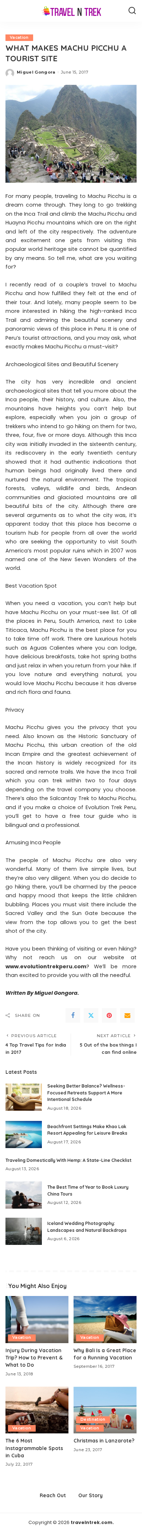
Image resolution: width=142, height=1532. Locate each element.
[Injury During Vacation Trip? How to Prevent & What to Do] (36, 1319)
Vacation (19, 37)
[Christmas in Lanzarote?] (105, 1410)
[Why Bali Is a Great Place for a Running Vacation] (105, 1319)
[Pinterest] (109, 1015)
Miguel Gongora (36, 72)
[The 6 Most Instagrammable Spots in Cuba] (36, 1410)
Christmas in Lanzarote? (104, 1440)
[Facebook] (73, 1015)
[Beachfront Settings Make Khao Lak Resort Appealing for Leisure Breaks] (23, 1134)
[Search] (132, 11)
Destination (93, 1419)
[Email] (127, 1015)
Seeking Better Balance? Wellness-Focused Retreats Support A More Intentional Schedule (86, 1092)
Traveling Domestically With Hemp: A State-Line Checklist (68, 1160)
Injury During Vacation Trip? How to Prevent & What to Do (34, 1357)
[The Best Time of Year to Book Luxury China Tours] (23, 1195)
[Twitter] (91, 1015)
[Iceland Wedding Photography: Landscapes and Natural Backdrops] (23, 1231)
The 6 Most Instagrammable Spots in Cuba (34, 1447)
